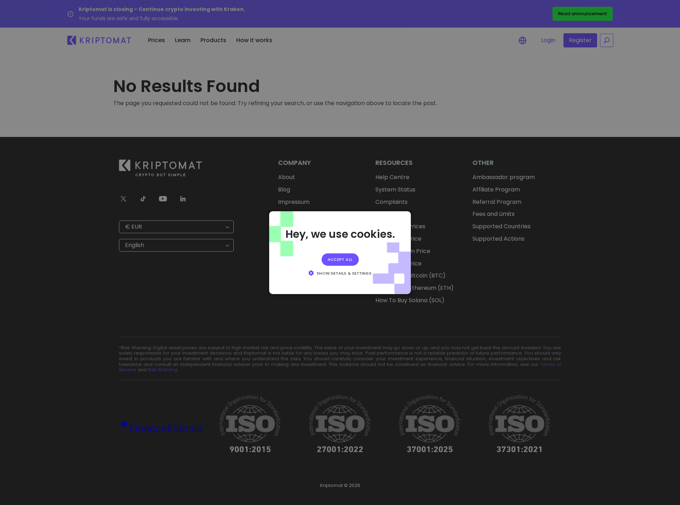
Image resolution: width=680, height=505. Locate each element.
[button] (339, 272)
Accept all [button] (340, 259)
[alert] (340, 252)
